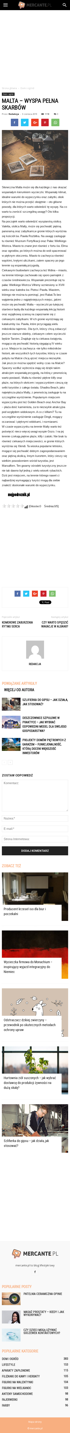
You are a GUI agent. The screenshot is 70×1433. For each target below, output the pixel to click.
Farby (6, 1405)
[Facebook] (35, 1272)
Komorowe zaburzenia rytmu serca (17, 624)
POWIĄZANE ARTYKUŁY (19, 683)
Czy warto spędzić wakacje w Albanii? (54, 624)
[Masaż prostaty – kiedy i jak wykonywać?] (11, 1317)
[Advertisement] (35, 47)
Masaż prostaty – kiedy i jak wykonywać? (44, 1313)
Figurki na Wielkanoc (16, 1388)
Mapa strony (35, 1421)
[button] (65, 5)
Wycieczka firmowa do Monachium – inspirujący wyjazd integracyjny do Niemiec (28, 967)
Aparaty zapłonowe (16, 1370)
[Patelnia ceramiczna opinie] (11, 1298)
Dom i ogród (8, 94)
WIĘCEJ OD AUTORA (19, 690)
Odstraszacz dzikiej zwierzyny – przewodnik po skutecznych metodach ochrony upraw (30, 1025)
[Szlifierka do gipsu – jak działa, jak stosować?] (11, 704)
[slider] (13, 506)
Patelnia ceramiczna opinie (43, 1294)
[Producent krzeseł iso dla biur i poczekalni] (35, 896)
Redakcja (14, 114)
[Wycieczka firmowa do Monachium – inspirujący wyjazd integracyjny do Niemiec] (35, 954)
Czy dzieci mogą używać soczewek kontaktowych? (42, 1331)
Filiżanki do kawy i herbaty (21, 1376)
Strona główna (9, 88)
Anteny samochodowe (17, 1394)
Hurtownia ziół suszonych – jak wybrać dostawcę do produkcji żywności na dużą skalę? (30, 1083)
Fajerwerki (9, 1399)
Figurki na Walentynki (17, 1382)
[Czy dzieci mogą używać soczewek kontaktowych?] (11, 1335)
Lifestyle (8, 1364)
